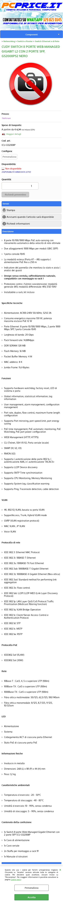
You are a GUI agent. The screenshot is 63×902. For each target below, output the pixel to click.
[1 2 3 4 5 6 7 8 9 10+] (20, 187)
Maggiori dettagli (13, 134)
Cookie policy (16, 879)
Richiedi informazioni (18, 223)
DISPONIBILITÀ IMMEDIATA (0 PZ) (16, 172)
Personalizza (31, 887)
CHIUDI (60, 869)
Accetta (32, 897)
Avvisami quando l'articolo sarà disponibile (30, 216)
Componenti (32, 34)
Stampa (11, 210)
